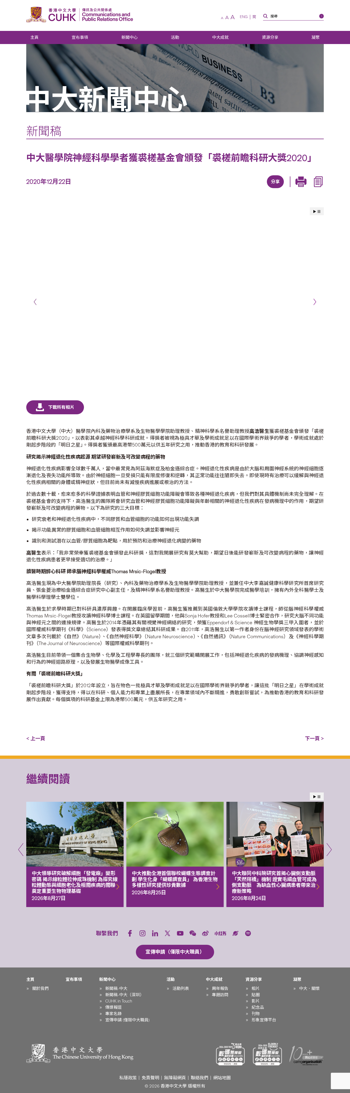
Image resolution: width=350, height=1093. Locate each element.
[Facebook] (230, 188)
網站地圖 (222, 1077)
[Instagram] (142, 933)
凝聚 (315, 37)
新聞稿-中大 (116, 988)
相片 (256, 988)
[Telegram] (268, 188)
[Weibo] (205, 933)
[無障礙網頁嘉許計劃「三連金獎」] (230, 1054)
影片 (256, 1001)
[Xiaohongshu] (220, 933)
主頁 (34, 37)
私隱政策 (128, 1077)
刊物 (256, 1013)
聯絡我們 (199, 1077)
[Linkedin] (243, 188)
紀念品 (258, 1007)
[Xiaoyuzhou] (235, 933)
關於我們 (40, 988)
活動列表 (181, 988)
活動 (175, 37)
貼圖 (256, 994)
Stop (319, 211)
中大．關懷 (309, 988)
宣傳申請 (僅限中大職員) (127, 1020)
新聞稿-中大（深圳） (124, 994)
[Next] (315, 302)
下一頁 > (314, 739)
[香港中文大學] (52, 14)
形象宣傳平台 (264, 1020)
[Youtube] (180, 933)
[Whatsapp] (293, 188)
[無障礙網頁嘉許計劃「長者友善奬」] (267, 1054)
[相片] (175, 299)
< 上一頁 (35, 739)
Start (314, 211)
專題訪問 (220, 994)
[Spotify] (248, 933)
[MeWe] (306, 188)
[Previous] (35, 302)
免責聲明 (150, 1077)
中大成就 (220, 37)
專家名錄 (113, 1013)
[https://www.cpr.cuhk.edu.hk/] (106, 14)
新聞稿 (44, 131)
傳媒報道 (113, 1007)
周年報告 (220, 988)
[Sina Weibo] (281, 188)
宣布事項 (80, 37)
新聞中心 (129, 37)
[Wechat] (192, 933)
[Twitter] (255, 188)
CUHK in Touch (118, 1001)
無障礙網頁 (175, 1077)
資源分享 (270, 37)
